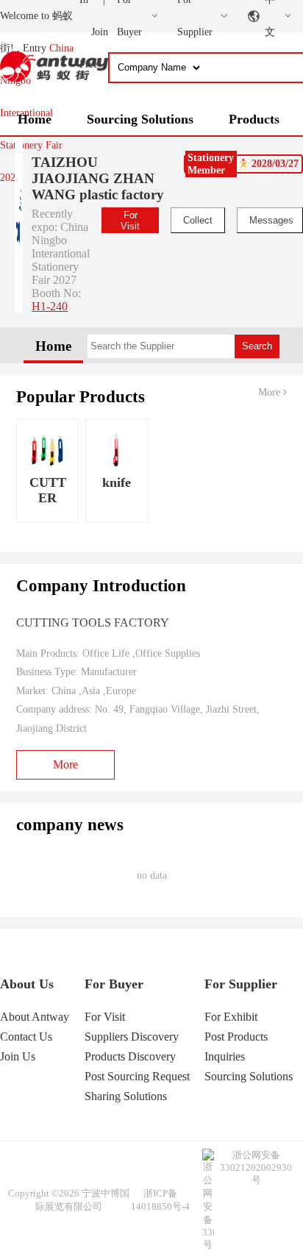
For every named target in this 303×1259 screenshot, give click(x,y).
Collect (198, 220)
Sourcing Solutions (140, 119)
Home (34, 119)
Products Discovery (130, 1056)
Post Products (236, 1036)
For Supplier (240, 984)
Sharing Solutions (126, 1096)
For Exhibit (230, 1016)
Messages (271, 220)
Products (254, 119)
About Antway (34, 1016)
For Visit (130, 221)
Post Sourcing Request (137, 1076)
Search (257, 346)
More (270, 392)
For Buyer (114, 984)
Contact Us (26, 1036)
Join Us (17, 1056)
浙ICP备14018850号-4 (160, 1200)
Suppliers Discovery (132, 1036)
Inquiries (224, 1056)
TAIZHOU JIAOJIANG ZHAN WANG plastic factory (98, 178)
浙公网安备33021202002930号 (256, 1167)
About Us (27, 984)
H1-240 (50, 306)
